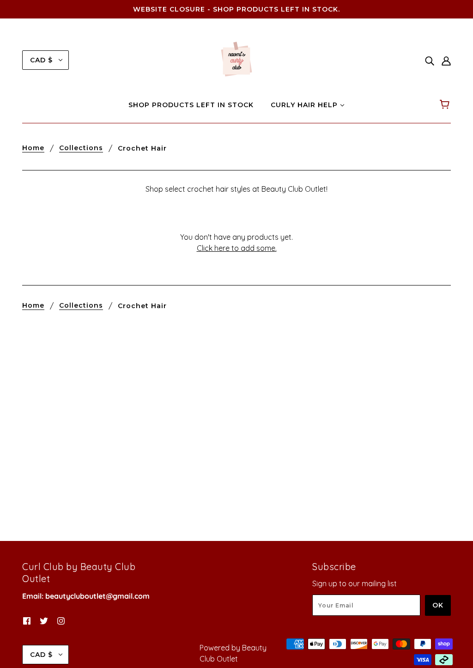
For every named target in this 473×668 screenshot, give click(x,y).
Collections (81, 148)
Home (33, 148)
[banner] (236, 59)
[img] (429, 60)
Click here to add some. (237, 248)
